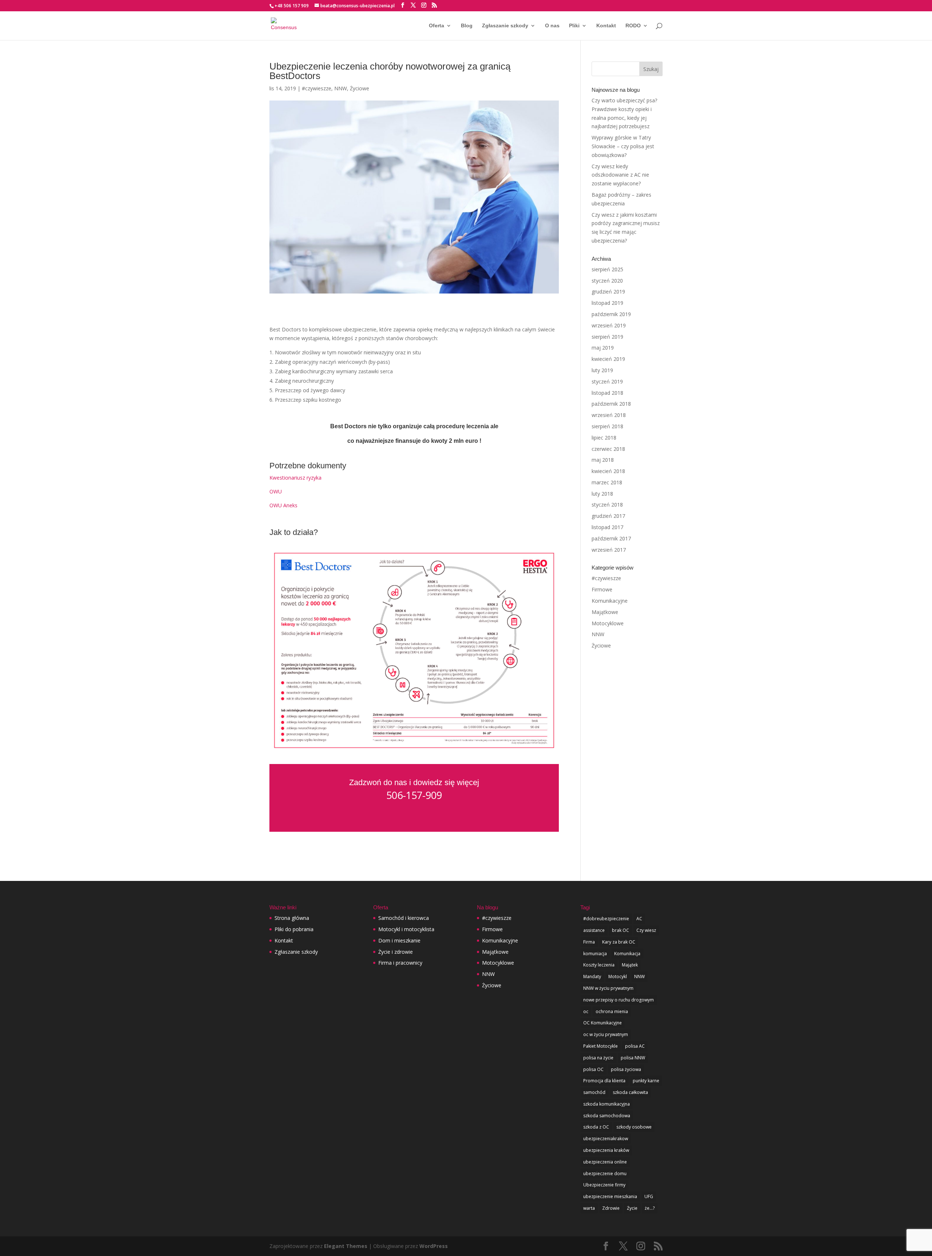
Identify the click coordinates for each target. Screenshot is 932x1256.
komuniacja (595, 953)
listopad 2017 (607, 527)
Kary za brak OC (618, 942)
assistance (594, 930)
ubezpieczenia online (605, 1162)
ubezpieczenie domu (605, 1173)
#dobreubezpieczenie (606, 919)
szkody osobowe (634, 1127)
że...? (650, 1208)
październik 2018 (611, 403)
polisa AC (635, 1046)
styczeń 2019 (607, 381)
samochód (594, 1092)
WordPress (433, 1246)
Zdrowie (611, 1208)
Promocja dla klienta (604, 1081)
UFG (648, 1196)
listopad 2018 (607, 392)
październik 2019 (611, 314)
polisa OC (593, 1069)
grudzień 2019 (608, 291)
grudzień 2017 (608, 515)
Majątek (630, 965)
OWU (275, 491)
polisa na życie (598, 1058)
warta (589, 1208)
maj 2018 (603, 459)
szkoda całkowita (630, 1092)
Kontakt (606, 25)
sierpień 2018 (607, 426)
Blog (467, 25)
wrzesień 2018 (609, 415)
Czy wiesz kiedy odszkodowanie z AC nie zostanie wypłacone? (620, 175)
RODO (633, 25)
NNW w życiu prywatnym (608, 988)
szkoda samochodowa (606, 1116)
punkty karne (646, 1081)
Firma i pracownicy (400, 962)
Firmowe (602, 589)
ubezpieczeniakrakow (605, 1138)
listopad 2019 (607, 302)
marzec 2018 (607, 482)
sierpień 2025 (607, 269)
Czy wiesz (646, 930)
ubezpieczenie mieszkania (610, 1196)
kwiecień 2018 (608, 471)
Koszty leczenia (599, 965)
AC (639, 919)
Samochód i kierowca (403, 917)
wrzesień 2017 (609, 549)
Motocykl (617, 976)
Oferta (436, 25)
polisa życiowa (626, 1069)
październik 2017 (611, 538)
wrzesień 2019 (609, 325)
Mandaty (592, 976)
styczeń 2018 (607, 504)
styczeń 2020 (607, 280)
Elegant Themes (345, 1246)
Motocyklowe (608, 623)
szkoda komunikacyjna (606, 1104)
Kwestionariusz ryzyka (295, 477)
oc (585, 1011)
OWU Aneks (283, 505)
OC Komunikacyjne (602, 1023)
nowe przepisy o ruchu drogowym (618, 1000)
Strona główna (292, 917)
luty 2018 (602, 493)
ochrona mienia (612, 1011)
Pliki (574, 25)
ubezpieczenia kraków (606, 1150)
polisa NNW (633, 1058)
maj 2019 (603, 347)
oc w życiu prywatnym (605, 1034)
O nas (552, 25)
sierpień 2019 (607, 336)
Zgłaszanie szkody (505, 25)
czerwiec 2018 (608, 448)
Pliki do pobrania (294, 929)
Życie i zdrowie (395, 951)
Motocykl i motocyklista (406, 929)
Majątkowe (605, 612)
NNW (340, 88)
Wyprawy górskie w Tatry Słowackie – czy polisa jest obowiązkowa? (623, 146)
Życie (632, 1208)
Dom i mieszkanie (399, 940)
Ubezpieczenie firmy (604, 1185)
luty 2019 (602, 370)
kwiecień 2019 (608, 358)
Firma (589, 942)
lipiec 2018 (604, 437)
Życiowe (359, 88)
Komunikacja (627, 953)
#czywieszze (316, 88)
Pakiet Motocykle (600, 1046)
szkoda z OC (596, 1127)
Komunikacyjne (610, 600)
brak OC (620, 930)
